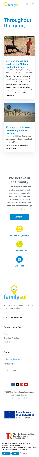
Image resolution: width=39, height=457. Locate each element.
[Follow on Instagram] (21, 384)
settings (24, 449)
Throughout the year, (14, 73)
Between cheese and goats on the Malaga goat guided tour (17, 64)
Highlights (19, 70)
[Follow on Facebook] (13, 384)
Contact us (19, 217)
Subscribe (19, 266)
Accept (6, 453)
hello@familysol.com (19, 235)
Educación (8, 342)
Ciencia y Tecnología (12, 338)
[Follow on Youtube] (26, 384)
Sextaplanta (23, 398)
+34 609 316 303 (19, 250)
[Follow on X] (17, 384)
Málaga (28, 70)
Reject (15, 453)
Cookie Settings (10, 370)
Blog (19, 136)
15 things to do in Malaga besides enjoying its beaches (19, 130)
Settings (24, 453)
